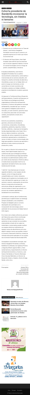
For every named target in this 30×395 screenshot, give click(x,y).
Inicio (3, 6)
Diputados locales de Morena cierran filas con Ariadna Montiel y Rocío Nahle (19, 303)
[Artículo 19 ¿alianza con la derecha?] (6, 318)
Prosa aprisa (5, 267)
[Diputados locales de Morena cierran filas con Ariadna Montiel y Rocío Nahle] (6, 303)
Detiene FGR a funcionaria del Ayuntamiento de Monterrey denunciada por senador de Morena (22, 271)
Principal (7, 6)
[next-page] (5, 324)
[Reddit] (9, 44)
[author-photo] (15, 287)
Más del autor (19, 297)
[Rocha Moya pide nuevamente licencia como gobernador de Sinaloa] (6, 311)
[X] (6, 44)
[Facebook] (3, 44)
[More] (18, 44)
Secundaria (9, 8)
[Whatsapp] (15, 44)
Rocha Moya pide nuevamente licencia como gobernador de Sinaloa (18, 310)
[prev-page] (3, 324)
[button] (2, 2)
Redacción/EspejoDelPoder (9, 22)
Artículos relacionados (8, 297)
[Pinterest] (12, 44)
